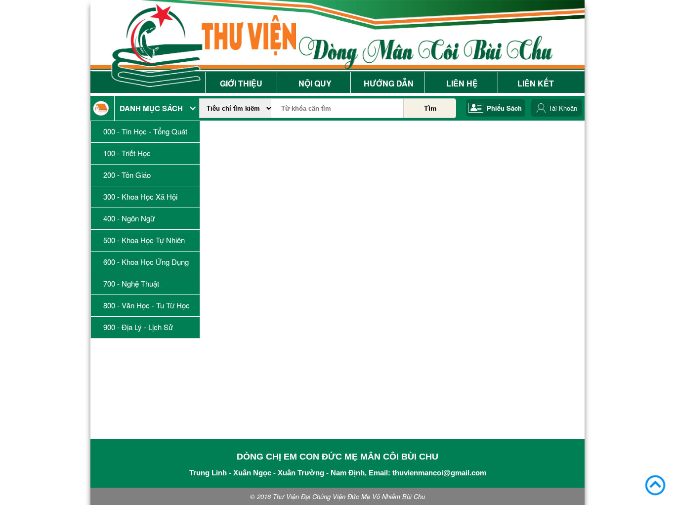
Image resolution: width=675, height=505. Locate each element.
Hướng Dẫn (389, 83)
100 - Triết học (127, 153)
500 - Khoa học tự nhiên (144, 240)
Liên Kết (535, 83)
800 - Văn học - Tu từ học (146, 305)
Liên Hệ (462, 83)
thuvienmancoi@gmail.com (439, 472)
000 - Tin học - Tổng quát (145, 131)
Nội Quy (315, 83)
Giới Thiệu (241, 83)
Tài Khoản (562, 108)
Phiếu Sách (504, 108)
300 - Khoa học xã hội (140, 197)
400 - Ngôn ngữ (129, 218)
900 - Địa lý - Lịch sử (138, 327)
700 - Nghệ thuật (131, 284)
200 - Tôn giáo (127, 175)
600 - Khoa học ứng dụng (146, 262)
